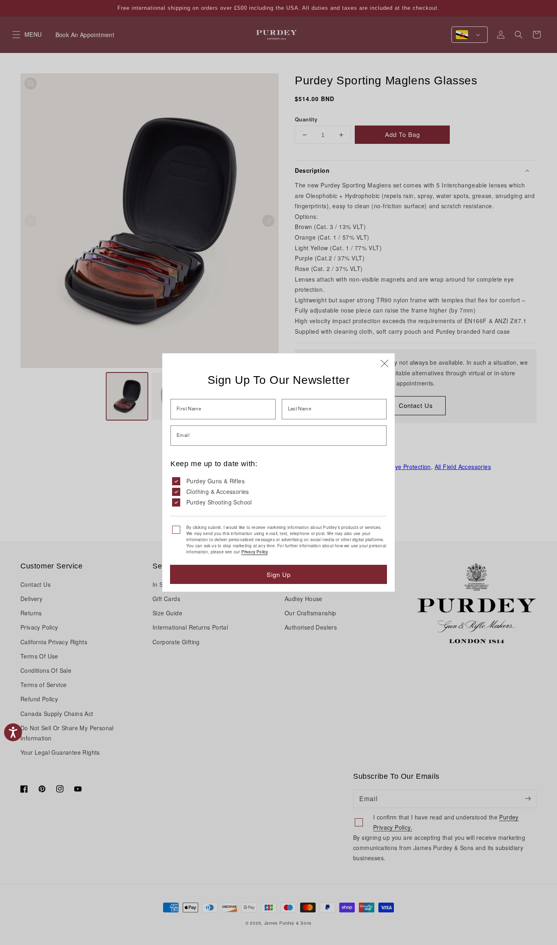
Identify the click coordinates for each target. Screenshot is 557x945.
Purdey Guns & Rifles (215, 481)
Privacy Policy (254, 552)
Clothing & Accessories (217, 491)
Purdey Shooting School (219, 502)
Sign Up (279, 574)
